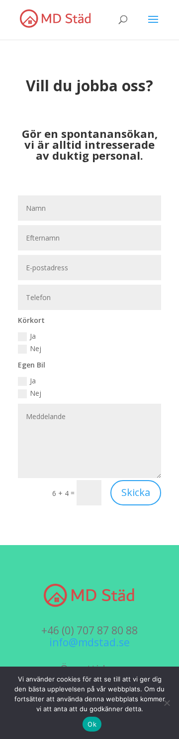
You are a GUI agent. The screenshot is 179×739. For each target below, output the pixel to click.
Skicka (135, 492)
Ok (92, 724)
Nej (35, 348)
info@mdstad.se (89, 642)
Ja (33, 336)
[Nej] (167, 703)
